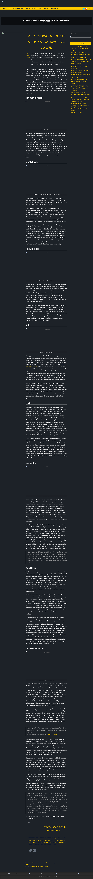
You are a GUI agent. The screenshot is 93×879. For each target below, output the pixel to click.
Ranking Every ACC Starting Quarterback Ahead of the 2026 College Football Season (80, 108)
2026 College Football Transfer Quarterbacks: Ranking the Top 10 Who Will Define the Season (80, 54)
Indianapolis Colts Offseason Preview (39, 866)
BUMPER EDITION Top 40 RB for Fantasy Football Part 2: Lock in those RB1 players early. (80, 66)
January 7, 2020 (52, 734)
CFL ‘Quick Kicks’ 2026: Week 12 (78, 57)
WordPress (56, 876)
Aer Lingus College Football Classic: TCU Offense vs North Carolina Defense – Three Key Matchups (81, 61)
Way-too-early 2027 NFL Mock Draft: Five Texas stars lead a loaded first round (80, 48)
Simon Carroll (55, 827)
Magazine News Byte (45, 876)
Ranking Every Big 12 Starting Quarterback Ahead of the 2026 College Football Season (80, 94)
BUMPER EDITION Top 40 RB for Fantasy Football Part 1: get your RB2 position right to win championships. (80, 76)
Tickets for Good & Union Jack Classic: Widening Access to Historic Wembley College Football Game (80, 99)
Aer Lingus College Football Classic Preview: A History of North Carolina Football (79, 81)
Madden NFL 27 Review (76, 112)
